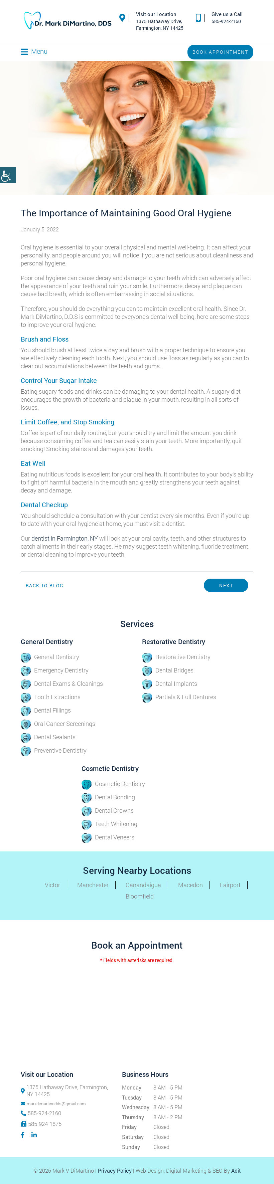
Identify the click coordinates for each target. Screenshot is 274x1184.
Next (226, 585)
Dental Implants (176, 683)
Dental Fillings (52, 710)
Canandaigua (143, 885)
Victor (52, 885)
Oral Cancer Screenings (64, 724)
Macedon (190, 885)
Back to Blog (45, 585)
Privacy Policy (115, 1170)
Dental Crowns (114, 810)
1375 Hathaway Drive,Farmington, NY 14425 (159, 24)
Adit (236, 1170)
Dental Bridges (174, 670)
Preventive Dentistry (60, 750)
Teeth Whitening (116, 824)
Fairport (230, 885)
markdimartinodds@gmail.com (56, 1103)
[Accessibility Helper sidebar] (8, 175)
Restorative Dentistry (183, 657)
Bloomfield (140, 896)
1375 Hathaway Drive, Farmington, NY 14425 (67, 1091)
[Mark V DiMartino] (67, 21)
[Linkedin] (34, 1135)
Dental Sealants (55, 737)
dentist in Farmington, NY (64, 538)
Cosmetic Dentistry (120, 784)
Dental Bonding (115, 797)
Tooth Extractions (57, 697)
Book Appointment (220, 52)
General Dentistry (56, 657)
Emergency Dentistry (61, 670)
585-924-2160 (226, 21)
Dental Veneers (114, 837)
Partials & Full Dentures (185, 697)
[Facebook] (23, 1135)
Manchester (93, 885)
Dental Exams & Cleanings (68, 683)
